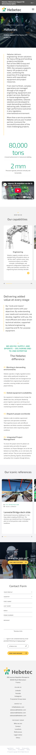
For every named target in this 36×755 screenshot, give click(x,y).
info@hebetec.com (18, 707)
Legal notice (18, 735)
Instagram (18, 696)
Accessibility (21, 749)
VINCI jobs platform (16, 562)
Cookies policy (12, 749)
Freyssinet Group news (18, 699)
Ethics (18, 737)
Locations (18, 729)
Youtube (18, 693)
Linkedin (18, 690)
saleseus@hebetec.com (18, 710)
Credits (18, 748)
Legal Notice (10, 748)
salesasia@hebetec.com (18, 715)
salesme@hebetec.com (18, 712)
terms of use (21, 641)
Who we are (18, 723)
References (18, 732)
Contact (18, 726)
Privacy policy (25, 748)
